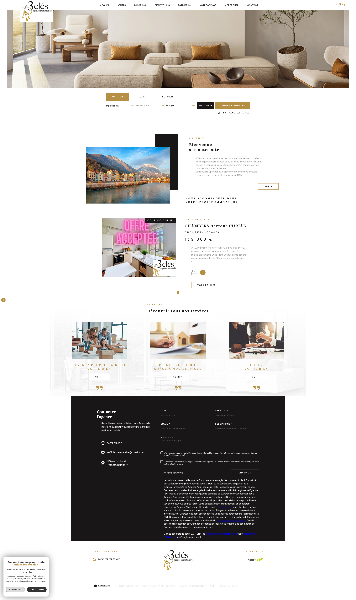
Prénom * (221, 410)
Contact (252, 5)
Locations (140, 5)
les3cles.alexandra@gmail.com (125, 452)
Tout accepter (36, 589)
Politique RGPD (224, 586)
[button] (173, 292)
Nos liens (213, 586)
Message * (167, 437)
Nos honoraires (170, 586)
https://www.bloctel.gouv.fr (232, 520)
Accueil (104, 5)
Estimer (167, 96)
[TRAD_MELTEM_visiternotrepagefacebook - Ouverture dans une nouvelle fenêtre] (3, 300)
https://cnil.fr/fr (224, 507)
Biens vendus (162, 5)
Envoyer (245, 472)
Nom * (164, 410)
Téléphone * (224, 424)
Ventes (122, 5)
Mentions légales (195, 586)
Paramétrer (15, 589)
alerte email (231, 5)
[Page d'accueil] (36, 11)
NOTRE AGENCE (208, 5)
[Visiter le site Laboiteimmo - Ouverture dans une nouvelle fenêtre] (102, 586)
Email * (165, 424)
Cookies (235, 586)
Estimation (184, 5)
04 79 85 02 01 (115, 443)
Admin (206, 586)
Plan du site (182, 586)
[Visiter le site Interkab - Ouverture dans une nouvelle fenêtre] (255, 559)
